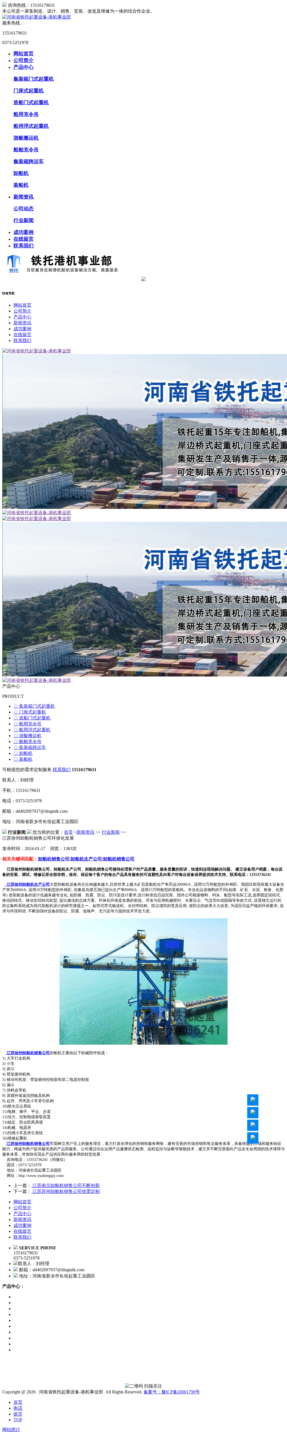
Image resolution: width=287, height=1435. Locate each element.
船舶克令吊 (26, 149)
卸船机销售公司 (54, 859)
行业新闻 (23, 220)
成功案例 (23, 232)
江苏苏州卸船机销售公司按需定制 (65, 1191)
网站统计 (11, 1429)
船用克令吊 (26, 114)
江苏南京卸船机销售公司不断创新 (65, 1185)
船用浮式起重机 (31, 126)
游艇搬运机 (26, 138)
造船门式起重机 (31, 102)
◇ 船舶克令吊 (27, 741)
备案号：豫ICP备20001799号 (172, 1392)
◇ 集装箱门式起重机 (34, 706)
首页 (68, 832)
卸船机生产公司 (86, 859)
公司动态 (23, 208)
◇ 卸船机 (23, 753)
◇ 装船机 (23, 759)
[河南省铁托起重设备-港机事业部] (36, 17)
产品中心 (23, 67)
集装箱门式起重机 (33, 79)
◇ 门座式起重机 (29, 712)
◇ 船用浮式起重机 (31, 729)
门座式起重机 (28, 91)
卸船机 (21, 173)
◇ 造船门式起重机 (31, 718)
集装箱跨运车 (28, 161)
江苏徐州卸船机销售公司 (28, 1053)
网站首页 (23, 53)
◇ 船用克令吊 (27, 723)
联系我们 (23, 246)
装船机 (21, 185)
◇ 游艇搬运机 (27, 735)
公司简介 (23, 60)
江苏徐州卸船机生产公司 (27, 884)
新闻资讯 (23, 197)
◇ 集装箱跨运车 (29, 747)
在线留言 (23, 239)
